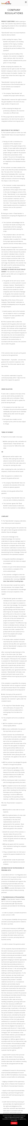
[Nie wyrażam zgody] (26, 1120)
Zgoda (14, 1123)
